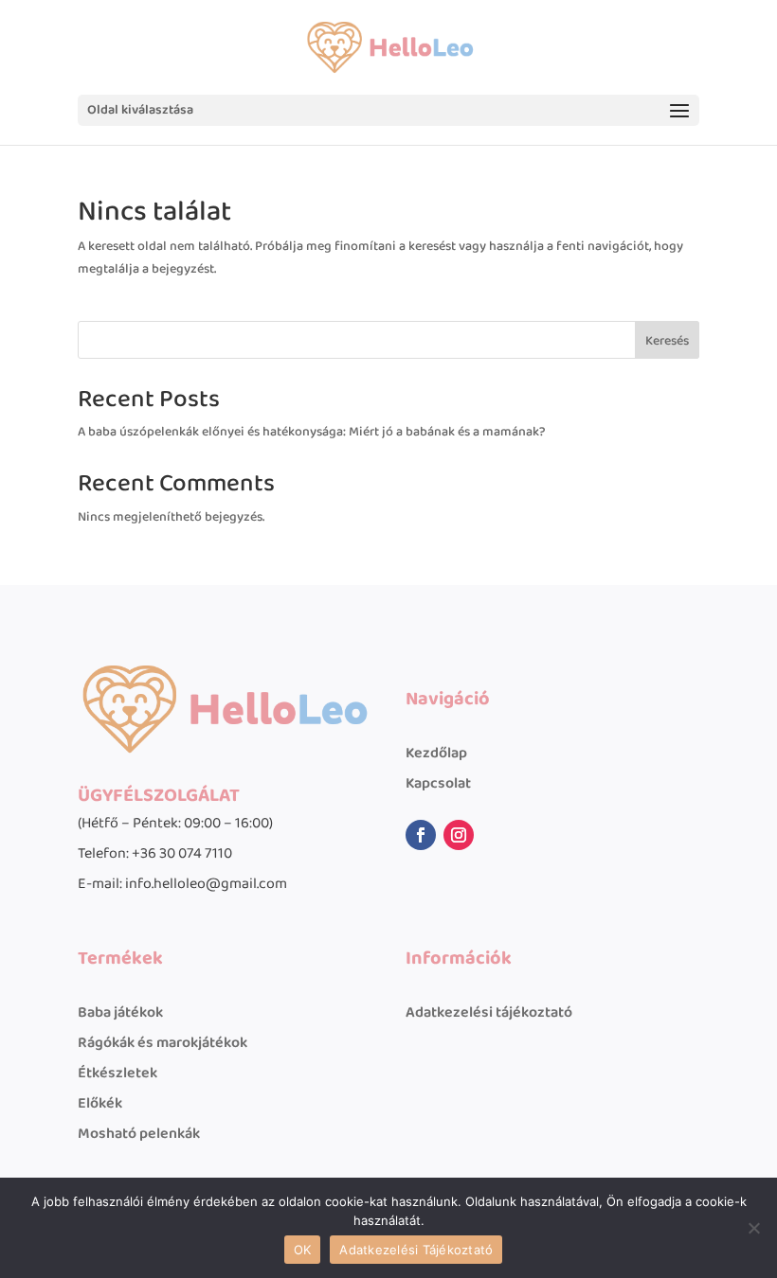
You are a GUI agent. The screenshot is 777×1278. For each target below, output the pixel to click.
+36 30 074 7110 (182, 853)
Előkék (100, 1103)
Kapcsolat (438, 783)
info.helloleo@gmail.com (206, 884)
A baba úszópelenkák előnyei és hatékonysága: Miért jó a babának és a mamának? (312, 431)
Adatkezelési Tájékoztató (416, 1249)
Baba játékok (120, 1012)
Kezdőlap (436, 753)
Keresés (667, 340)
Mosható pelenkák (139, 1133)
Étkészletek (117, 1073)
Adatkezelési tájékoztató (489, 1012)
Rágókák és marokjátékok (162, 1043)
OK (303, 1249)
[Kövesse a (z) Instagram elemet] (458, 835)
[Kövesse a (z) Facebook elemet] (421, 835)
